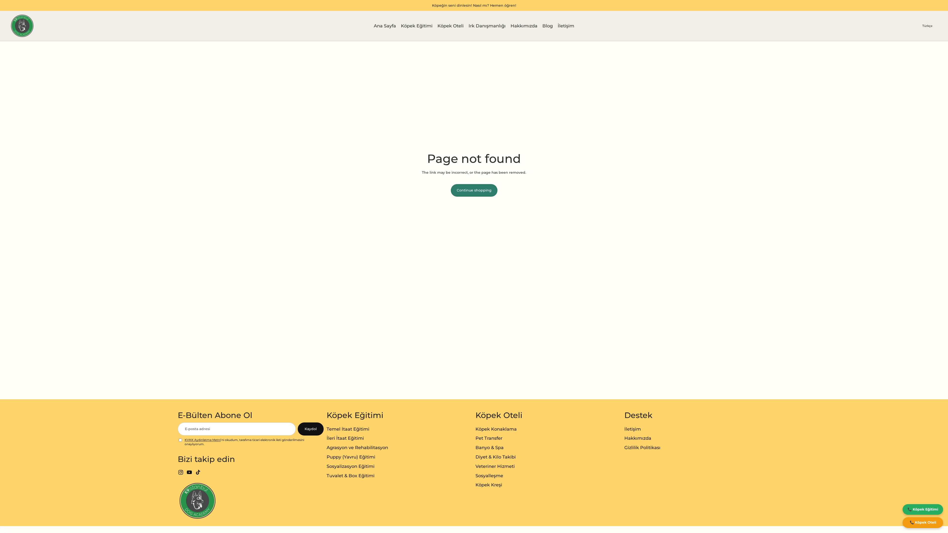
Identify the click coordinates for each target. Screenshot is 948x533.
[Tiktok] (198, 472)
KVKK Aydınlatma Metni (203, 440)
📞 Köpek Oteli (923, 522)
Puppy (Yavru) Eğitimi (351, 457)
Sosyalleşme (489, 475)
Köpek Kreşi (488, 485)
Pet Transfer (488, 438)
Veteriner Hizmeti (495, 466)
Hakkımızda (637, 438)
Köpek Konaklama (496, 429)
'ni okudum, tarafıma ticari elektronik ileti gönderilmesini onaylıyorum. (244, 442)
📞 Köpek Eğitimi (923, 509)
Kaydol (311, 429)
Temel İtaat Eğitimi (348, 429)
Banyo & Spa (489, 447)
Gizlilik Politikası (642, 447)
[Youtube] (189, 472)
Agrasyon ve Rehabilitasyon (357, 447)
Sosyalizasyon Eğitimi (351, 466)
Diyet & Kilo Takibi (495, 457)
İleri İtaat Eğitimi (345, 438)
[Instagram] (181, 472)
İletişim (632, 429)
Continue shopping (474, 190)
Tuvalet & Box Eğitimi (351, 475)
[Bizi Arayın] (474, 529)
